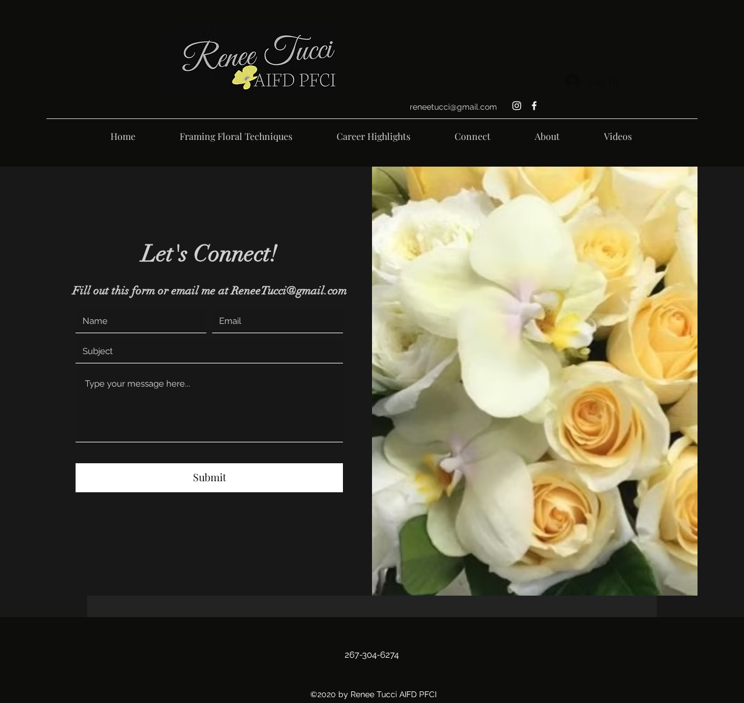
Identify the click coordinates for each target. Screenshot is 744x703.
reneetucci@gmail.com (453, 106)
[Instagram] (517, 105)
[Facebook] (534, 105)
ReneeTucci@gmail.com (289, 290)
